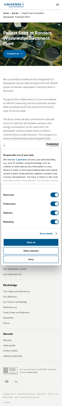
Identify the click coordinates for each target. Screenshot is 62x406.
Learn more (32, 372)
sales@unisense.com (29, 397)
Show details (46, 233)
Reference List (10, 307)
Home (6, 13)
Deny (31, 259)
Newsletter (8, 317)
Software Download (12, 356)
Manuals (7, 340)
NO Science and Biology (15, 302)
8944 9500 (8, 397)
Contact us (13, 54)
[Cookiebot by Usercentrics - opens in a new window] (46, 145)
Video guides (9, 345)
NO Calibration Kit (12, 274)
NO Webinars (10, 296)
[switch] (54, 203)
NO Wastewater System (15, 269)
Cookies (7, 402)
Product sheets (10, 350)
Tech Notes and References (16, 291)
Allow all (31, 242)
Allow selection (31, 251)
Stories (15, 13)
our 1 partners (19, 159)
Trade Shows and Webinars (16, 312)
